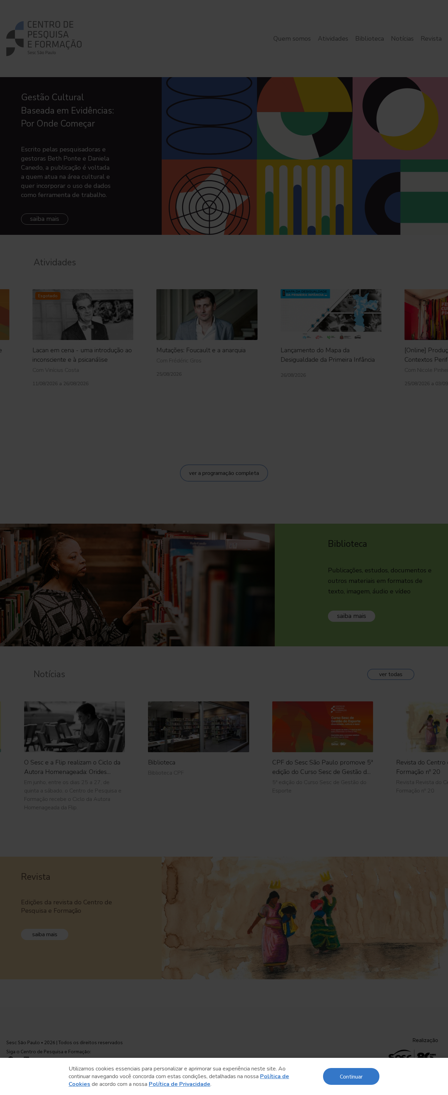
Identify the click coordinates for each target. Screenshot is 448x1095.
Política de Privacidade (179, 1084)
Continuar (351, 1076)
